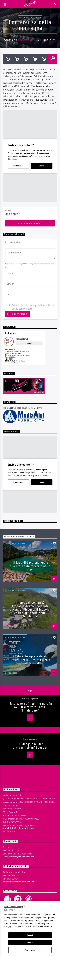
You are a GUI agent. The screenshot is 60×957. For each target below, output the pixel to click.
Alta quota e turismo (30, 18)
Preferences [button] (48, 926)
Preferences (30, 950)
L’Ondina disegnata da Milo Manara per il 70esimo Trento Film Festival (30, 660)
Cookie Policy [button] (40, 924)
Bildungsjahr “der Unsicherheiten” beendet (30, 745)
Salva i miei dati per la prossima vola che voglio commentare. (33, 305)
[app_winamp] (29, 899)
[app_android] (8, 899)
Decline (30, 943)
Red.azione (25, 40)
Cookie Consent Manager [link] (13, 907)
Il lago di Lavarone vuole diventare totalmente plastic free (30, 566)
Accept (30, 935)
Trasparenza (9, 831)
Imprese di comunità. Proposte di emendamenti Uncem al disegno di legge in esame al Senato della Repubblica (30, 609)
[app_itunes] (19, 899)
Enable (41, 166)
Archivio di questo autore (30, 223)
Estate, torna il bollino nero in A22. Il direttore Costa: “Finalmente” (30, 707)
